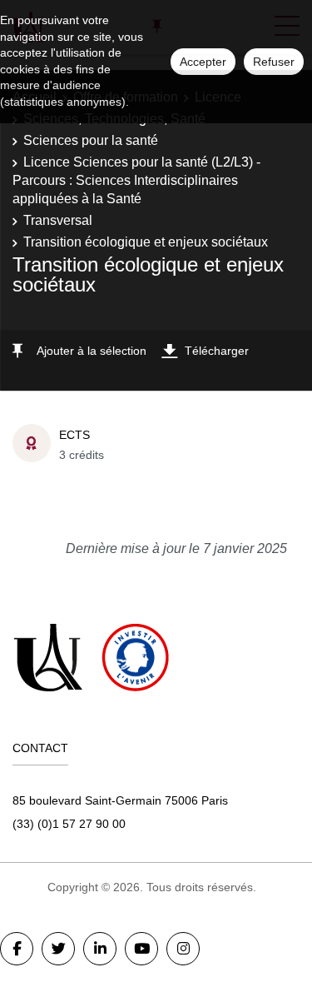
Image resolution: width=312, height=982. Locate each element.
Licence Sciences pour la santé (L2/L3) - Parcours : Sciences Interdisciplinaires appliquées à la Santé (136, 181)
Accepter (203, 61)
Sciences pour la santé (90, 140)
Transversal (57, 220)
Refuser (274, 61)
